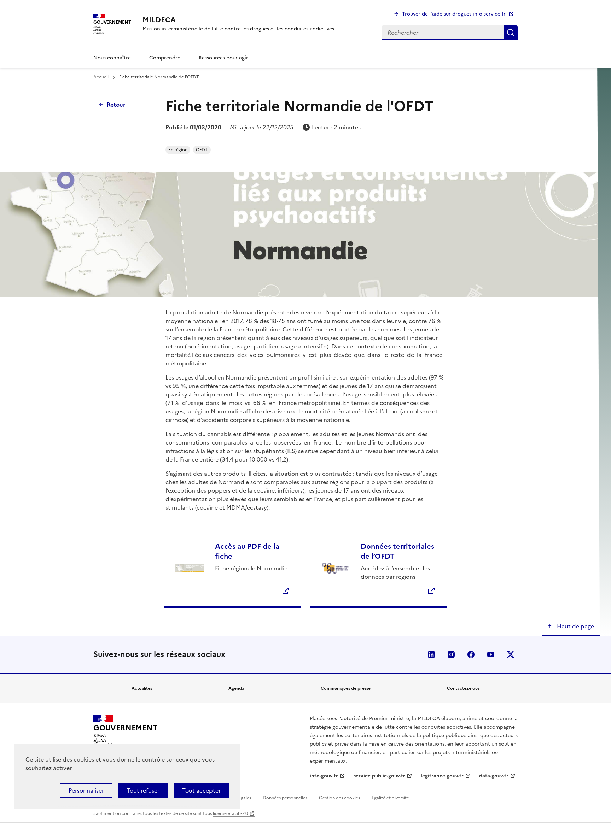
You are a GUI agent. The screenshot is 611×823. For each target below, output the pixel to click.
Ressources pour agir (223, 57)
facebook (471, 654)
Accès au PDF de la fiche (247, 551)
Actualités (142, 688)
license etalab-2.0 (230, 813)
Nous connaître (112, 57)
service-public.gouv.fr (379, 776)
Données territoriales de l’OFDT (397, 551)
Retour (116, 104)
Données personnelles (285, 798)
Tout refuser (143, 790)
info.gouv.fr (324, 776)
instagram (451, 654)
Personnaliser (86, 790)
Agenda (236, 688)
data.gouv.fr (493, 776)
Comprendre (164, 57)
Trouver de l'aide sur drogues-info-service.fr (454, 14)
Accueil (101, 77)
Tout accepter (201, 790)
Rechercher (511, 32)
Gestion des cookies (339, 798)
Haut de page (574, 626)
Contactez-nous (463, 688)
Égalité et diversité (390, 798)
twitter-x (511, 654)
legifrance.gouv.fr (442, 776)
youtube (491, 654)
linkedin (431, 654)
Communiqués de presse (346, 688)
